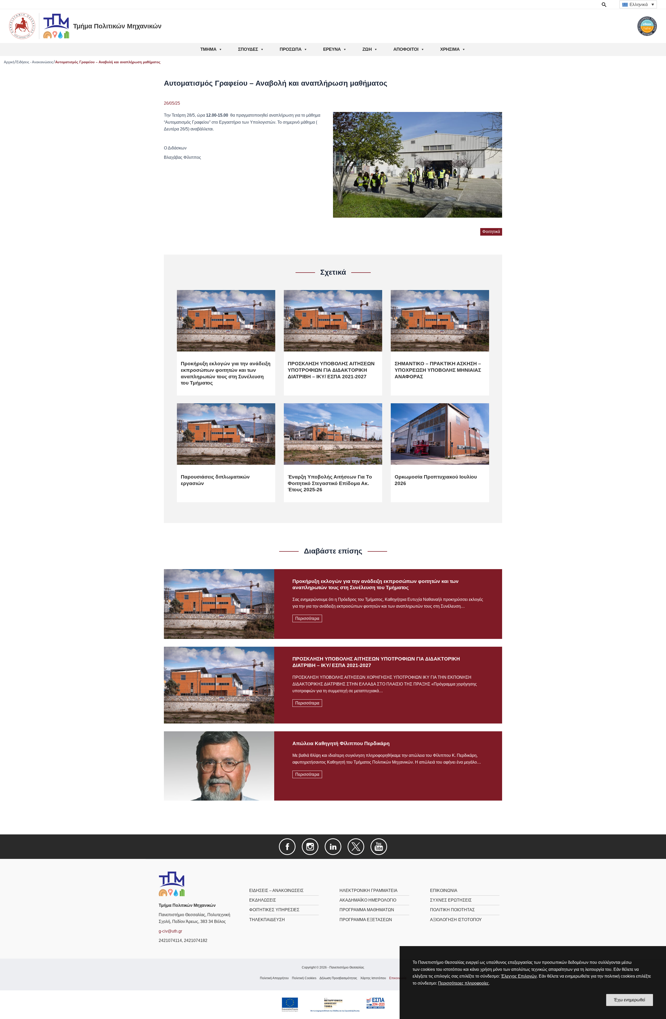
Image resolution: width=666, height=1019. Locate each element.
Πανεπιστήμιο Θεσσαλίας (346, 967)
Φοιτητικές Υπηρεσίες (274, 910)
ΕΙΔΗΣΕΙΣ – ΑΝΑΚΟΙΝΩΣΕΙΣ (276, 890)
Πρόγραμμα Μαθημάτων (367, 910)
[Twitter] (356, 846)
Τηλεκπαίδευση (267, 919)
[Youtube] (378, 846)
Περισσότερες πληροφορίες (463, 983)
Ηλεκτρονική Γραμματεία (369, 890)
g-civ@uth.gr (170, 931)
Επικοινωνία (443, 890)
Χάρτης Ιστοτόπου (373, 978)
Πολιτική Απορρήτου (274, 978)
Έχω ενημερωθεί (629, 1000)
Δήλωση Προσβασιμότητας (338, 978)
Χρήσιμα (450, 49)
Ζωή (367, 49)
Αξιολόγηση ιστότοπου (456, 919)
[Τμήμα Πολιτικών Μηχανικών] (172, 883)
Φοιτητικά (491, 231)
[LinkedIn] (333, 846)
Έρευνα (332, 49)
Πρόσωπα (291, 49)
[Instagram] (310, 846)
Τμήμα (208, 49)
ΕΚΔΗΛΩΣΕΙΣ (262, 900)
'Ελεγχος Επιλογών (519, 976)
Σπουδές (248, 49)
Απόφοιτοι (406, 49)
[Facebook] (287, 846)
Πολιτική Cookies (304, 978)
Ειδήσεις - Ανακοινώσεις (34, 62)
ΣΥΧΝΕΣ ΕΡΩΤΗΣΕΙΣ (451, 900)
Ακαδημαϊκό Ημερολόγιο (368, 900)
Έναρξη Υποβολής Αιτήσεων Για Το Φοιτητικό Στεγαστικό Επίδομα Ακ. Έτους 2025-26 (330, 483)
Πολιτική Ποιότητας (452, 910)
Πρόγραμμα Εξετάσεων (366, 919)
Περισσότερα (307, 618)
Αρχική (9, 62)
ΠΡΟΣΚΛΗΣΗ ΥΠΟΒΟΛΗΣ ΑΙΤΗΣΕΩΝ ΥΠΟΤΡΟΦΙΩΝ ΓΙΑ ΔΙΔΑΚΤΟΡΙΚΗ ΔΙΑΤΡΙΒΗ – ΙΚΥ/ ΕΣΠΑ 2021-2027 (331, 370)
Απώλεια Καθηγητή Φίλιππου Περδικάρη (341, 743)
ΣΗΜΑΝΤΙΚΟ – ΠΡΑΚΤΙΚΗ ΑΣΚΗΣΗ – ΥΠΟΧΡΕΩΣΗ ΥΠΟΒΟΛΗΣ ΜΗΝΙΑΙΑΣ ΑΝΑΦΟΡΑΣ (438, 370)
